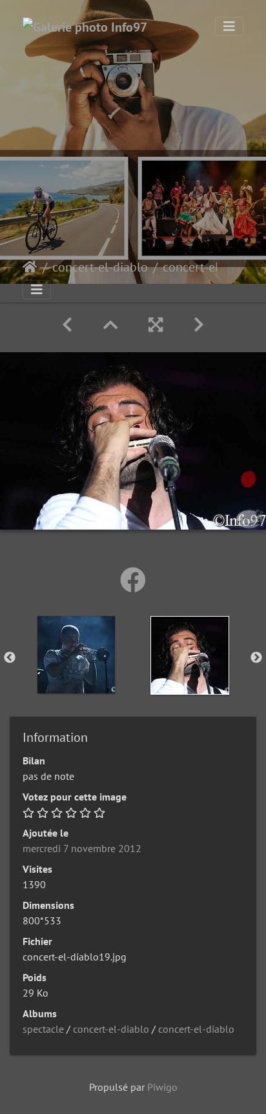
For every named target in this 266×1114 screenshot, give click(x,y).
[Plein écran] (155, 324)
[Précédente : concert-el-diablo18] (67, 324)
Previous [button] (9, 657)
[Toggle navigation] (229, 26)
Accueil (30, 267)
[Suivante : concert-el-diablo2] (199, 324)
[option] (76, 654)
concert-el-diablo (100, 267)
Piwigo (162, 1086)
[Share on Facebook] (133, 580)
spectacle (43, 1028)
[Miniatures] (110, 324)
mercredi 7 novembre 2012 (82, 848)
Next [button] (256, 657)
